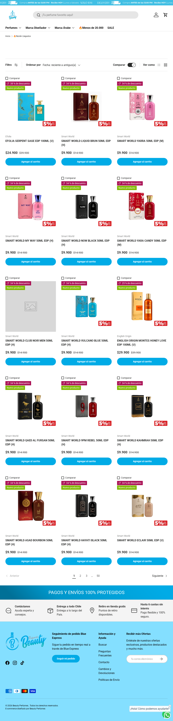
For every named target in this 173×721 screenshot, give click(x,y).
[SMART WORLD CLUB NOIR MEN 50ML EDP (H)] (30, 306)
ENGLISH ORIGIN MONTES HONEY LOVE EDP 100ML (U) (141, 342)
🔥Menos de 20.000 (91, 27)
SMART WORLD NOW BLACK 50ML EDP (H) (85, 242)
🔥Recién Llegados (22, 36)
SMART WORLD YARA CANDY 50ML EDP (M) (141, 242)
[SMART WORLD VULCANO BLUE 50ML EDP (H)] (86, 306)
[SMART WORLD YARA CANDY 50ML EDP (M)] (142, 206)
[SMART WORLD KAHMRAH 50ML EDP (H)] (142, 406)
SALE (110, 27)
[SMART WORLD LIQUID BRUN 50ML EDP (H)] (86, 107)
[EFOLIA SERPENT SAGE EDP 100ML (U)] (30, 107)
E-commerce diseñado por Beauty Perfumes (25, 708)
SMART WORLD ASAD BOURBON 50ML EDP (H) (29, 542)
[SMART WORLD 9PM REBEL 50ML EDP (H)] (86, 406)
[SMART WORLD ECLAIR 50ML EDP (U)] (142, 506)
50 (98, 575)
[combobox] (85, 15)
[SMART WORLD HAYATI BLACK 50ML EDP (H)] (86, 506)
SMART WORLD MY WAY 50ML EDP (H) (29, 240)
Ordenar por (33, 64)
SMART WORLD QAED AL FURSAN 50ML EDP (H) (30, 442)
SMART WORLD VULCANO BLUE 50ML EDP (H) (84, 342)
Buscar (102, 644)
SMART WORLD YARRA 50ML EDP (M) (140, 141)
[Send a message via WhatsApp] (167, 715)
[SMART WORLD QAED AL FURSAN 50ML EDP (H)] (30, 406)
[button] (165, 15)
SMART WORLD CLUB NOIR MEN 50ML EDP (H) (29, 342)
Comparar (119, 64)
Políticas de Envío (109, 679)
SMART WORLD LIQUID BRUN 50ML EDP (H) (86, 143)
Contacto (103, 662)
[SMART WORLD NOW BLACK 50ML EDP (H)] (86, 206)
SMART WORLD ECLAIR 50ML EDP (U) (140, 540)
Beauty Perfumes (20, 705)
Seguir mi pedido (66, 658)
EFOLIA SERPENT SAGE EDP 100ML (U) (29, 141)
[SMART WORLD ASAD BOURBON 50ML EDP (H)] (30, 506)
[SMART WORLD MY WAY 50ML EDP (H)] (30, 206)
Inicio (7, 36)
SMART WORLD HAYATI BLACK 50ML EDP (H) (84, 542)
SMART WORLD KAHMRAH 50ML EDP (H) (140, 442)
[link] (38, 576)
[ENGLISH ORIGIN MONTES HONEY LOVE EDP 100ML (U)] (142, 306)
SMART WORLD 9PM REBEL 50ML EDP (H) (84, 442)
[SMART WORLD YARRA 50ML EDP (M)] (142, 107)
